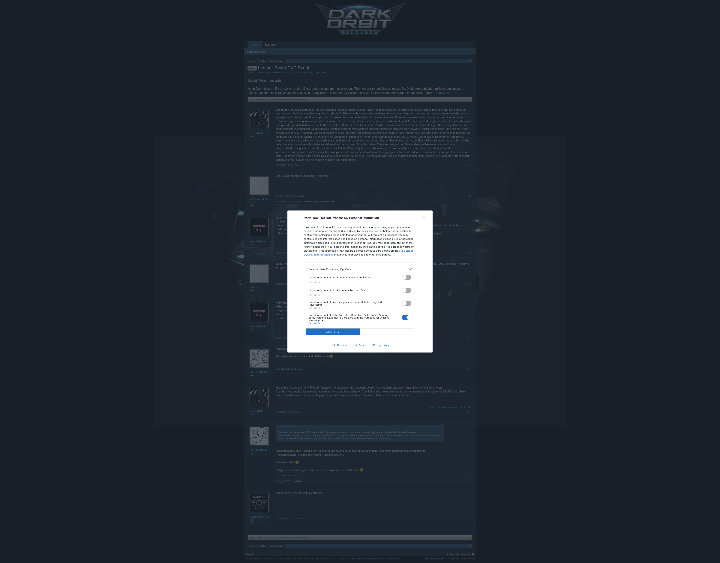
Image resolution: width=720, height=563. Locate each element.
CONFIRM (333, 331)
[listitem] (360, 269)
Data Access (360, 345)
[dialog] (360, 281)
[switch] (406, 277)
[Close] (424, 218)
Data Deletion (339, 345)
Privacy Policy (381, 345)
